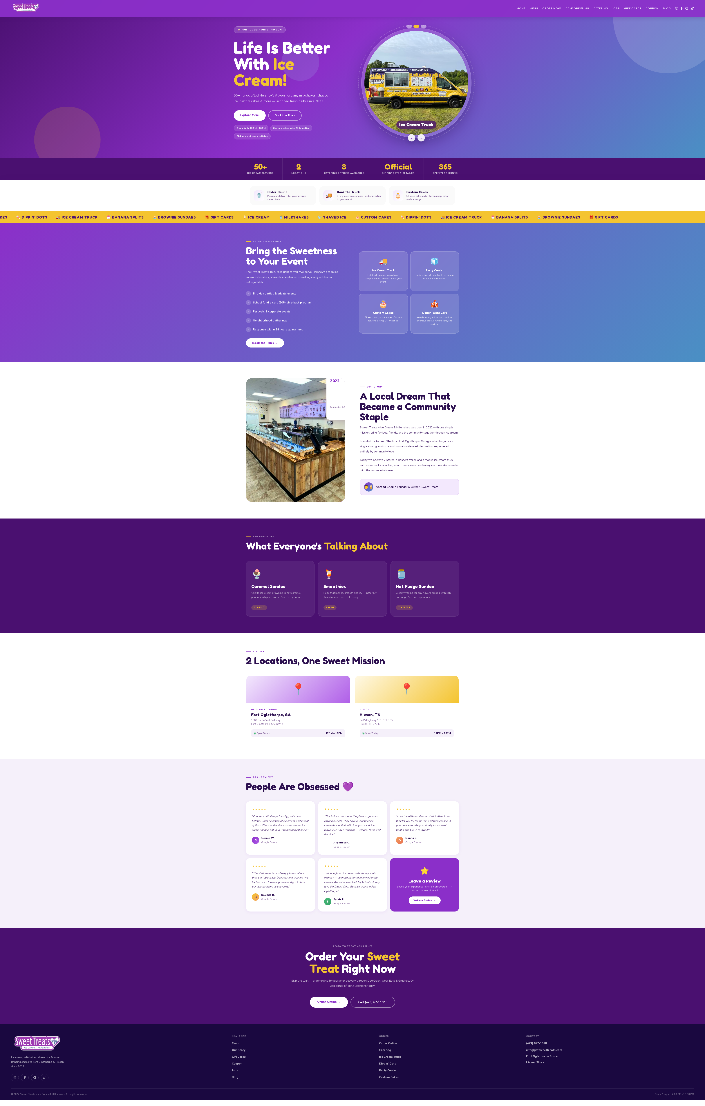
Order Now (551, 8)
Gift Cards (632, 8)
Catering (601, 8)
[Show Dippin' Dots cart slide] (423, 26)
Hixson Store (535, 1062)
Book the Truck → (265, 343)
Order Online (388, 1043)
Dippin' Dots (387, 1063)
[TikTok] (692, 8)
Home (521, 8)
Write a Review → (424, 900)
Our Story (238, 1050)
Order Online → (329, 1002)
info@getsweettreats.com (544, 1050)
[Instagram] (676, 8)
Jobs (616, 8)
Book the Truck (285, 115)
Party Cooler (388, 1070)
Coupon (652, 8)
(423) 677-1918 (536, 1043)
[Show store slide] (409, 26)
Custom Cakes (389, 1077)
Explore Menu (250, 115)
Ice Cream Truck (390, 1057)
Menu (534, 8)
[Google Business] (686, 8)
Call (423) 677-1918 (372, 1002)
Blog (667, 8)
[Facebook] (682, 8)
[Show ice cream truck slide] (416, 26)
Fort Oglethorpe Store (542, 1056)
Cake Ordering (577, 8)
